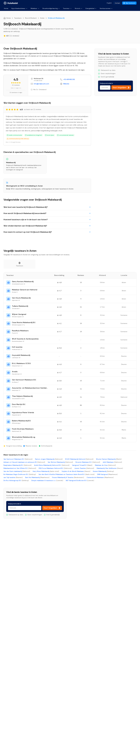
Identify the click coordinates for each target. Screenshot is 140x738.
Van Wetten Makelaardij (60, 462)
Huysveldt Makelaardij (21, 355)
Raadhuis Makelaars (20, 330)
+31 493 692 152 (69, 79)
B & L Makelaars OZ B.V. (21, 363)
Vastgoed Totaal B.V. (82, 465)
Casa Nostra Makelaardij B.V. (24, 322)
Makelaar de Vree (105, 465)
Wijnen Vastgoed (19, 314)
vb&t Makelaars (112, 462)
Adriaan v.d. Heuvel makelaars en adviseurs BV (24, 462)
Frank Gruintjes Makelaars (23, 429)
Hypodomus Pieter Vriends (23, 412)
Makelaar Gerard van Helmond (24, 290)
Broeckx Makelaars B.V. (88, 462)
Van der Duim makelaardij (17, 471)
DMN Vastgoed (107, 474)
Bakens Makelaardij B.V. (21, 421)
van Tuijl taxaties (13, 477)
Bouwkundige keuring (50, 8)
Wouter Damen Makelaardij (109, 459)
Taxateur (66, 8)
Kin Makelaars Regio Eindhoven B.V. (20, 474)
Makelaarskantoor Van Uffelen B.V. (20, 468)
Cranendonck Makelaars (100, 477)
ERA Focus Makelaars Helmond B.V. (55, 468)
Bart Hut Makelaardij (37, 477)
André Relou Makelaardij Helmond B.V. (51, 465)
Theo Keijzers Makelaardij (22, 396)
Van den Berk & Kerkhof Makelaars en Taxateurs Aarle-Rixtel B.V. (66, 474)
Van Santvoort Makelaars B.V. (24, 380)
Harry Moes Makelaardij (46, 471)
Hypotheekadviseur (18, 8)
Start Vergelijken (119, 87)
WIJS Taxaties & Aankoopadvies (25, 339)
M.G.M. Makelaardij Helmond (79, 459)
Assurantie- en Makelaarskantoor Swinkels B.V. (30, 388)
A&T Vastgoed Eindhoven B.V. (80, 480)
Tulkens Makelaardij (20, 306)
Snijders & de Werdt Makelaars (76, 471)
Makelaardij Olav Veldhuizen (110, 468)
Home (6, 8)
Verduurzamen (105, 8)
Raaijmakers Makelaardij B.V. (18, 465)
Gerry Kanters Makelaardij (23, 281)
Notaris (77, 8)
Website (66, 84)
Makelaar (34, 8)
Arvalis (15, 371)
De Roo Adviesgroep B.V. (16, 480)
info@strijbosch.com (41, 84)
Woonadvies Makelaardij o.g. (23, 437)
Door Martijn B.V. (18, 404)
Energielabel (90, 8)
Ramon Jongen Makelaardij (49, 459)
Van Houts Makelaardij (21, 298)
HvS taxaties (17, 347)
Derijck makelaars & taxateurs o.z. (47, 480)
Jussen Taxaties (84, 468)
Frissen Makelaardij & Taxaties (68, 477)
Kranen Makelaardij (103, 471)
